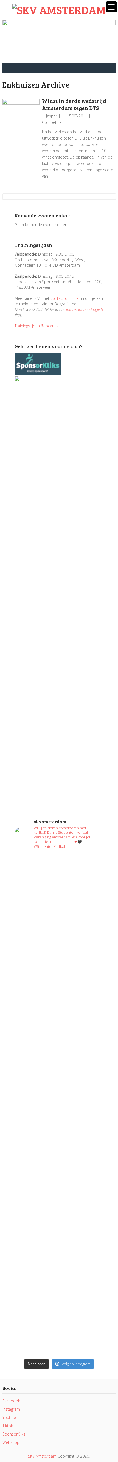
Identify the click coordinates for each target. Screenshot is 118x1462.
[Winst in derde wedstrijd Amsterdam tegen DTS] (21, 117)
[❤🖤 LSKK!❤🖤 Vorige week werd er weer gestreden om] (59, 1236)
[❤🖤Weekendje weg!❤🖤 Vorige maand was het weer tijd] (59, 1170)
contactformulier (65, 298)
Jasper (51, 116)
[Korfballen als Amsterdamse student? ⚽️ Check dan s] (59, 971)
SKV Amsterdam (42, 1456)
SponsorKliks (13, 1434)
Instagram (11, 1409)
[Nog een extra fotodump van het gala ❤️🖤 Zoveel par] (59, 996)
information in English (84, 309)
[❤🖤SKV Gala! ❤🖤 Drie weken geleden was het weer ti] (59, 1029)
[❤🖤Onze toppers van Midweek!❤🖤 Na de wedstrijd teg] (59, 1291)
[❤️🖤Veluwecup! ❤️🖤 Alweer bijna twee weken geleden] (59, 1330)
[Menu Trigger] (111, 6)
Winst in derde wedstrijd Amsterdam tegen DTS (74, 104)
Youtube (9, 1417)
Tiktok (7, 1425)
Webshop (10, 1442)
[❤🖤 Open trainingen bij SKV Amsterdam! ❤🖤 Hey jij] (59, 905)
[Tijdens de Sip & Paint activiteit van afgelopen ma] (59, 1068)
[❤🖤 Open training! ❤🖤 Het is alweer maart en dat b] (59, 1114)
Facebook (11, 1401)
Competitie (52, 122)
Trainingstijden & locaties (36, 325)
